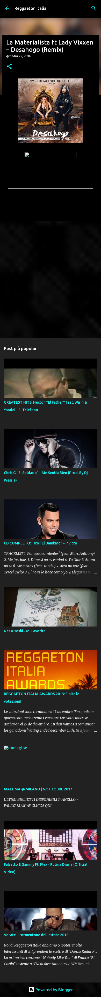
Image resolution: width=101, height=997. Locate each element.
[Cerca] (94, 8)
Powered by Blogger (53, 989)
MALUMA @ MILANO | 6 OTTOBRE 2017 (38, 789)
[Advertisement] (50, 279)
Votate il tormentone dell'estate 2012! (36, 935)
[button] (9, 66)
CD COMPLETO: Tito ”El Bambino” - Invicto (40, 543)
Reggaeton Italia (30, 8)
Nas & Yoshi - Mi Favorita (25, 631)
